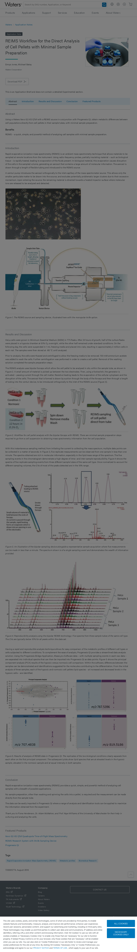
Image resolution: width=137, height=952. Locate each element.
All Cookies (121, 923)
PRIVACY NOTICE (41, 947)
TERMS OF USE (60, 947)
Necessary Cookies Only (121, 933)
